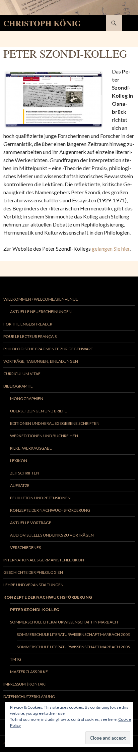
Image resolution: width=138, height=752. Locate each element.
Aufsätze (19, 485)
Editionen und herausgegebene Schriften (54, 423)
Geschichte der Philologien (33, 572)
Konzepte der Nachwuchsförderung (50, 510)
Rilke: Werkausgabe (31, 448)
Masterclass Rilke (29, 671)
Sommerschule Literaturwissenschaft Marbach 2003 (73, 634)
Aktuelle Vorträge (30, 522)
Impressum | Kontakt (25, 684)
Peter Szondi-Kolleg (34, 609)
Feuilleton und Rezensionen (40, 497)
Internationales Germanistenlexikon (43, 559)
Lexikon (18, 460)
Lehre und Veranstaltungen (33, 584)
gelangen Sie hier (111, 248)
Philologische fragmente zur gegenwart (48, 348)
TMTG (15, 659)
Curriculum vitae (22, 373)
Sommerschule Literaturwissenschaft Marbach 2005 (73, 646)
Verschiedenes (25, 547)
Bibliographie (18, 386)
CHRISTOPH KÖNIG (42, 23)
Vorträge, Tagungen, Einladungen (40, 361)
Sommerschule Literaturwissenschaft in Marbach (64, 621)
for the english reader (27, 324)
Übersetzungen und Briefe (38, 410)
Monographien (26, 398)
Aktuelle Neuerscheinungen (41, 311)
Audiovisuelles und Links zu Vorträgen (52, 535)
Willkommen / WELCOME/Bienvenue (40, 299)
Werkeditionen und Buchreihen (44, 435)
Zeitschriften (24, 472)
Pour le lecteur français (30, 336)
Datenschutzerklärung (29, 696)
